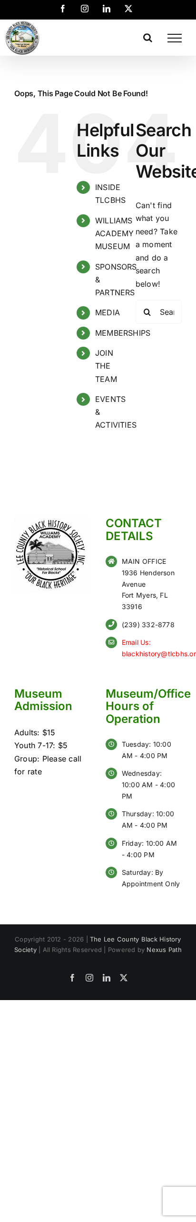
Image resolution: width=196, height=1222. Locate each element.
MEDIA (107, 312)
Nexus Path (164, 949)
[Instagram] (84, 8)
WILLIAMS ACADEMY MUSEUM (114, 233)
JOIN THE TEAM (106, 365)
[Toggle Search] (147, 37)
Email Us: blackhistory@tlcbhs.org (152, 648)
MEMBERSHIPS (123, 333)
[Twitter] (128, 8)
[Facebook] (63, 8)
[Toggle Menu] (174, 38)
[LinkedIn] (106, 8)
